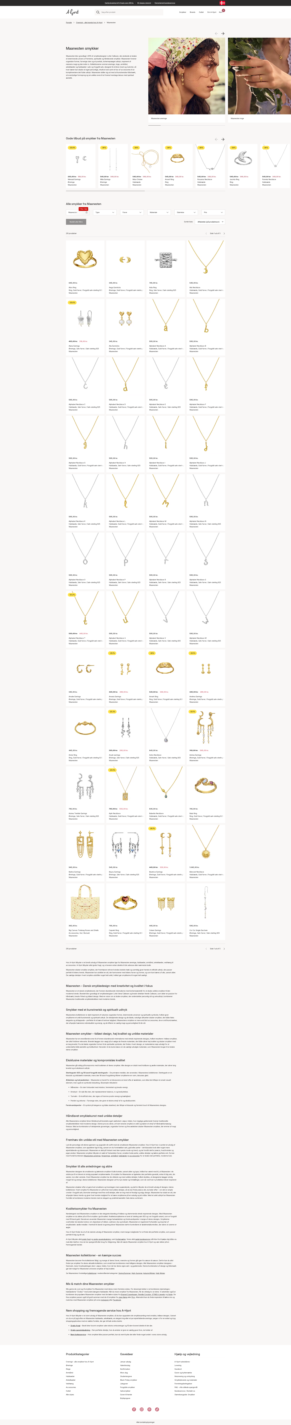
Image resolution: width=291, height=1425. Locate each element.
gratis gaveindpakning (102, 1239)
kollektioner (92, 1273)
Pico (133, 1297)
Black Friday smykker (128, 1380)
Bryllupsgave (125, 1398)
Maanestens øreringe (92, 1156)
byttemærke (121, 1239)
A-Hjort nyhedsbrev (182, 1362)
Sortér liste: (188, 222)
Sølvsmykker (125, 1391)
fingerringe (106, 1156)
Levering (177, 1365)
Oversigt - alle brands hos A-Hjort (89, 22)
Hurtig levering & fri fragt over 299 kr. (119, 3)
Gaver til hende (126, 1394)
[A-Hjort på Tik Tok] (157, 1409)
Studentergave (126, 1376)
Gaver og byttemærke (183, 1373)
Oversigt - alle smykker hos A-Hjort (80, 1362)
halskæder (123, 1156)
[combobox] (131, 12)
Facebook (117, 1300)
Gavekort (178, 1369)
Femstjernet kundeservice (165, 3)
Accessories (71, 1387)
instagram (105, 1300)
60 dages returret (144, 3)
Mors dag (124, 1373)
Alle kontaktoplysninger (145, 1422)
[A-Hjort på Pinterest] (149, 1409)
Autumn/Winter (149, 1273)
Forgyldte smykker (127, 1387)
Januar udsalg (125, 1362)
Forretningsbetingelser (183, 1384)
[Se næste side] (224, 233)
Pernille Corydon (144, 1294)
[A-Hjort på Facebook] (134, 1409)
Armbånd (69, 1373)
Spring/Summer (124, 1273)
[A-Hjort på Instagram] (142, 1409)
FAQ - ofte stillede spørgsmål (185, 1387)
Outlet (68, 1391)
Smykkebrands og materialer (185, 1380)
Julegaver (124, 1384)
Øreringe (69, 1365)
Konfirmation (125, 1369)
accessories (135, 1156)
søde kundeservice (142, 1239)
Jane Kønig (123, 1297)
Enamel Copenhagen (129, 1294)
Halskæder (70, 1376)
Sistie (170, 1294)
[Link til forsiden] (72, 12)
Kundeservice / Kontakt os (184, 1391)
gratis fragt (86, 1239)
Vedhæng (70, 1384)
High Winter (160, 1273)
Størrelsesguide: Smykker (184, 1394)
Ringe (68, 1369)
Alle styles (70, 1394)
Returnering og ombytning (184, 1376)
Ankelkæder (70, 1380)
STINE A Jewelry (158, 1294)
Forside (69, 22)
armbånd (114, 1156)
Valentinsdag (125, 1365)
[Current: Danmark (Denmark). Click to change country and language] (222, 3)
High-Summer (136, 1273)
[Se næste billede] (223, 33)
